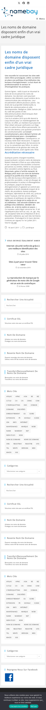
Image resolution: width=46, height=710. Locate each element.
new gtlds (10, 435)
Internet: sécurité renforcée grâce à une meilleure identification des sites (23, 248)
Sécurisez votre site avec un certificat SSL (19, 323)
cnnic (29, 401)
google (27, 418)
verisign (24, 448)
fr (19, 418)
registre (28, 444)
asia (25, 396)
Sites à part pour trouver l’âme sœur (23, 263)
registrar (17, 444)
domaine (10, 409)
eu (25, 414)
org (8, 444)
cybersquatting (13, 405)
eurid (32, 414)
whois (8, 452)
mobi (34, 427)
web (33, 448)
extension (10, 418)
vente (15, 448)
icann (36, 418)
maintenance (11, 427)
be (32, 396)
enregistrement (13, 414)
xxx (16, 452)
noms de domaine (31, 439)
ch (16, 401)
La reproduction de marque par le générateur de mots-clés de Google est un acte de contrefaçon (23, 280)
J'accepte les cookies (18, 706)
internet (23, 422)
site (37, 444)
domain (34, 405)
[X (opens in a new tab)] (19, 3)
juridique (30, 227)
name (8, 431)
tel (7, 448)
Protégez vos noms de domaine (15, 341)
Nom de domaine (13, 439)
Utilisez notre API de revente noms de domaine (21, 359)
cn (22, 401)
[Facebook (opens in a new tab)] (23, 3)
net (27, 431)
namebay (18, 431)
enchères (21, 409)
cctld (8, 401)
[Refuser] (43, 701)
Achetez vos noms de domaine (15, 339)
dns (25, 405)
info (15, 422)
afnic (18, 396)
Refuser (34, 706)
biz (38, 396)
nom (21, 435)
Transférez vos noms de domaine (16, 379)
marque (24, 427)
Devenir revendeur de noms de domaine (18, 357)
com (37, 401)
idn (7, 422)
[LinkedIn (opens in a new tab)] (27, 3)
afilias (9, 396)
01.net (14, 222)
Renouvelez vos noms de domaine (16, 377)
